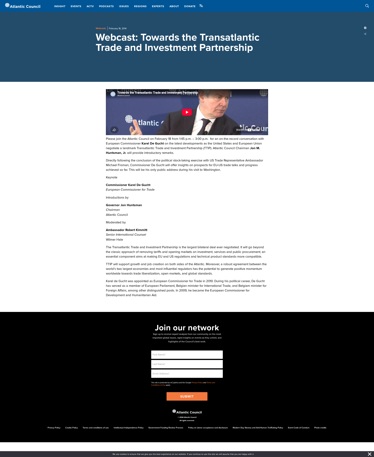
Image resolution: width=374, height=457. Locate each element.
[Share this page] (365, 34)
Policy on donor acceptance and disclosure (208, 427)
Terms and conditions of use (96, 427)
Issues (124, 6)
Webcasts (101, 28)
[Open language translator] (201, 5)
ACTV (90, 6)
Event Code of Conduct (298, 427)
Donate (189, 6)
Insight (59, 6)
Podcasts (106, 6)
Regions (140, 6)
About (174, 6)
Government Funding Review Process (165, 427)
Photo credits (320, 427)
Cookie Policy (71, 427)
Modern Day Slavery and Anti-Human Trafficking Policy (258, 427)
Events (76, 6)
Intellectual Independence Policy (128, 427)
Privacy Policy (197, 383)
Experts (158, 6)
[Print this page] (365, 28)
